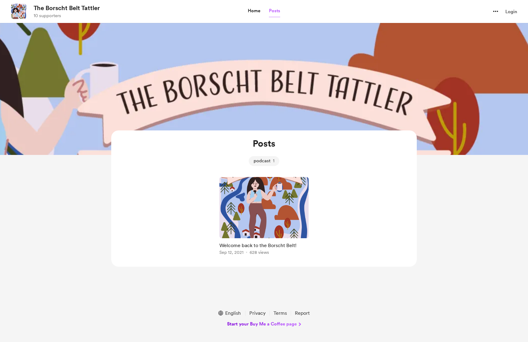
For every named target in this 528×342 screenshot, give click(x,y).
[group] (264, 217)
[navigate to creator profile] (18, 11)
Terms (280, 313)
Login (511, 11)
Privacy (257, 313)
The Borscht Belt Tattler (67, 8)
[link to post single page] (264, 217)
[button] (254, 11)
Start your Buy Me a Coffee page (262, 324)
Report (302, 313)
